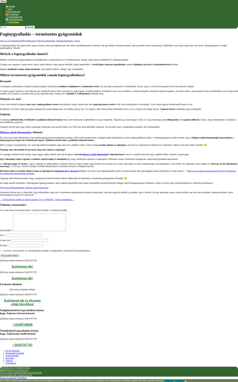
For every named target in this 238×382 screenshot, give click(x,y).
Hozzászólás (6, 230)
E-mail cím (5, 240)
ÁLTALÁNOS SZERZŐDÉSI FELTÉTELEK (21, 373)
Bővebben (179, 381)
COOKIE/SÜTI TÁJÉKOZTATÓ (15, 368)
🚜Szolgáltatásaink (14, 17)
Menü (3, 1)
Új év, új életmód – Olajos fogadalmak (56, 199)
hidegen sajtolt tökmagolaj (95, 154)
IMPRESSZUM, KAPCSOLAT (14, 370)
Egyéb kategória (13, 351)
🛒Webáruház (12, 22)
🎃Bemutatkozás (13, 11)
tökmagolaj (61, 41)
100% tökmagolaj (28, 41)
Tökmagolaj (15, 41)
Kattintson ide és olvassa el (66, 171)
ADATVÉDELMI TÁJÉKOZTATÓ (16, 375)
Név (2, 235)
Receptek (10, 358)
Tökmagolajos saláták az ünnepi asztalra (19, 199)
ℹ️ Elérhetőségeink (14, 19)
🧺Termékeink (12, 14)
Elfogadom (169, 381)
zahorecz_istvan (73, 41)
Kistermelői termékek (15, 353)
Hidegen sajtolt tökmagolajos (16, 132)
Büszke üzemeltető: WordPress (13, 378)
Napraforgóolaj (12, 356)
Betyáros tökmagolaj (46, 41)
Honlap (3, 245)
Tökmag (9, 360)
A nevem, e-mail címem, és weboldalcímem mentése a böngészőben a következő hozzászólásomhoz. (46, 251)
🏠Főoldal (10, 6)
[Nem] (185, 381)
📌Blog (9, 9)
